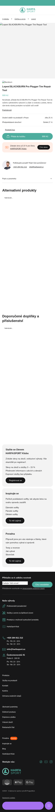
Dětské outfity (12, 514)
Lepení (33, 19)
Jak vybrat (10, 551)
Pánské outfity (12, 511)
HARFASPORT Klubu (18, 149)
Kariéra (5, 691)
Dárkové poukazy (9, 712)
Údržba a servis (20, 19)
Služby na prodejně (9, 681)
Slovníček (10, 554)
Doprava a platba (9, 717)
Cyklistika (5, 19)
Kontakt (5, 686)
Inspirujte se (7, 744)
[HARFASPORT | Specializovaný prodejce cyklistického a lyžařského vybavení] (27, 10)
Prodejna (5, 675)
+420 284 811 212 (20, 167)
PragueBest (31, 791)
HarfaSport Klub (8, 754)
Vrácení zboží (7, 722)
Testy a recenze (13, 548)
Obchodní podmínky (10, 707)
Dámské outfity (12, 507)
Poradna (9, 738)
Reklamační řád (8, 727)
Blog (4, 749)
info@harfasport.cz (36, 167)
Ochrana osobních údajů (11, 696)
